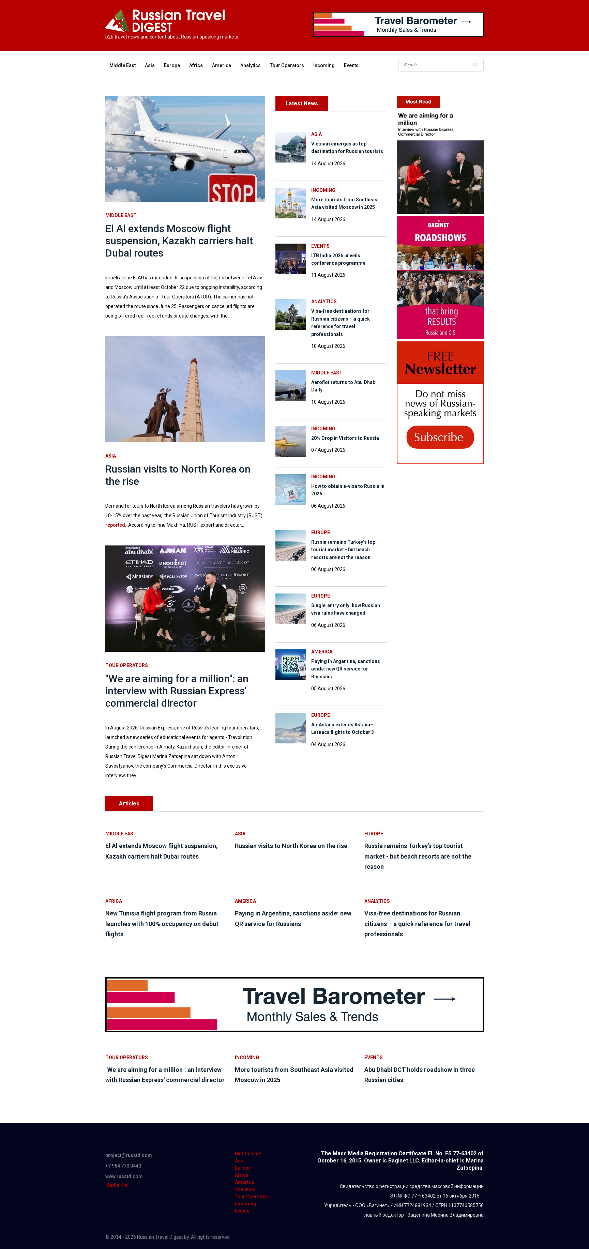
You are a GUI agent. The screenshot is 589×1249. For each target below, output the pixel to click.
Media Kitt (116, 1185)
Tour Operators (287, 65)
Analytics (250, 65)
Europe (172, 65)
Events (351, 65)
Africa (196, 65)
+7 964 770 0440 (123, 1166)
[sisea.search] (475, 65)
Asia (150, 65)
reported (115, 525)
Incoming (324, 65)
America (221, 65)
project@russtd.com (128, 1155)
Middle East (122, 65)
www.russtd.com (124, 1176)
